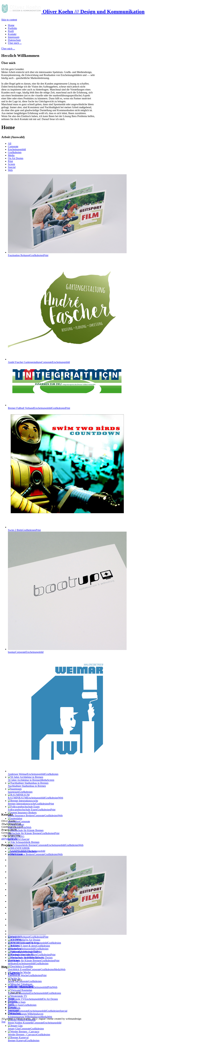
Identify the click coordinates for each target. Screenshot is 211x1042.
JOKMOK (34, 942)
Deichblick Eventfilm (36, 969)
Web (10, 170)
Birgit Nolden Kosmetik (34, 1022)
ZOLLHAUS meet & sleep (29, 945)
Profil (11, 1004)
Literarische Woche (27, 975)
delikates (28, 963)
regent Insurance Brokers (35, 815)
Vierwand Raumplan (34, 993)
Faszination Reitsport (28, 255)
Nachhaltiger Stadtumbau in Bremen (27, 786)
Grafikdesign (14, 152)
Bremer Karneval (23, 1040)
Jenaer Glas (26, 1028)
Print (10, 161)
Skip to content (9, 19)
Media (11, 155)
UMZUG (14, 973)
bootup (26, 652)
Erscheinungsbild (17, 149)
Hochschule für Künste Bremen (33, 833)
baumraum (20, 791)
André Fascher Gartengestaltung (39, 362)
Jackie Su (25, 981)
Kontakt (12, 1007)
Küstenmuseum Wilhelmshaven (30, 1016)
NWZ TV (24, 939)
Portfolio (12, 1001)
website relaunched (20, 986)
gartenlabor (19, 821)
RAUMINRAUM (35, 797)
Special (11, 167)
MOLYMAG (18, 839)
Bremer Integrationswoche (31, 803)
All (9, 143)
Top (3, 1021)
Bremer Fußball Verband (39, 408)
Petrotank (37, 1010)
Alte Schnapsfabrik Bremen (45, 845)
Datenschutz (14, 1013)
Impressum (13, 1010)
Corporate (13, 146)
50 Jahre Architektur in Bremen (31, 780)
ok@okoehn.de (9, 838)
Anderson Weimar (33, 774)
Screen (11, 164)
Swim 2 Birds (24, 530)
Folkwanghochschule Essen (31, 809)
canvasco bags (22, 1005)
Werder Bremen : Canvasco (29, 1034)
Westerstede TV (33, 999)
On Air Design (15, 158)
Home (11, 998)
